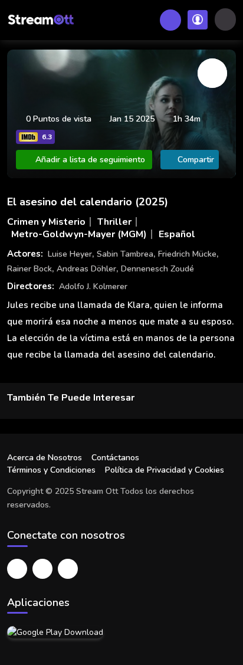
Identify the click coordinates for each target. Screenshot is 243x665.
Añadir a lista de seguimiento (90, 159)
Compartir (196, 159)
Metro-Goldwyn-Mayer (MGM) (79, 234)
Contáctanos (115, 457)
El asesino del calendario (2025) (87, 202)
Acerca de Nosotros (44, 457)
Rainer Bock (29, 268)
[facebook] (17, 569)
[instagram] (68, 569)
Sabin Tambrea (125, 254)
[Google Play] (55, 631)
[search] (170, 20)
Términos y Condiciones (51, 470)
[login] (198, 20)
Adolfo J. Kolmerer (93, 286)
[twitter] (42, 569)
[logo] (41, 20)
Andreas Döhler (86, 268)
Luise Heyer (70, 254)
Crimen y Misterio (46, 221)
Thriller (114, 221)
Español (177, 234)
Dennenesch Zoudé (157, 268)
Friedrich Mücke (187, 254)
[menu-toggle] (225, 19)
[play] (212, 73)
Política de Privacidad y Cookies (164, 470)
